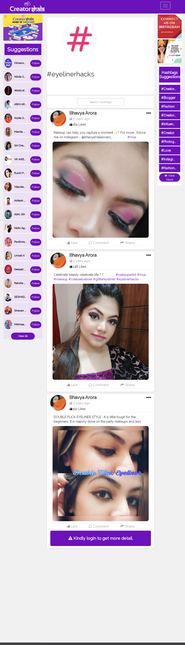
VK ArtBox (20, 159)
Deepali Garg (22, 269)
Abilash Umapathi (25, 200)
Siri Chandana (22, 145)
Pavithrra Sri (21, 241)
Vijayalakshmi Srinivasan (29, 186)
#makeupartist (126, 274)
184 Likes (79, 124)
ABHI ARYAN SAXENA (27, 104)
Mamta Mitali (22, 131)
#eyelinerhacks (127, 279)
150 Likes (79, 409)
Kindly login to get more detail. (102, 538)
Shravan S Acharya (25, 310)
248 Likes (79, 266)
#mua (131, 137)
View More (170, 178)
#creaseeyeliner (80, 279)
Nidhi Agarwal (22, 228)
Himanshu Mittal (24, 62)
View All (23, 336)
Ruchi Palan (21, 173)
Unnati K (19, 255)
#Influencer (169, 124)
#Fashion (168, 106)
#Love (166, 150)
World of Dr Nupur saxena (30, 90)
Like (73, 243)
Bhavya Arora (83, 113)
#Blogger (168, 97)
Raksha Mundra (24, 283)
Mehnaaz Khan (23, 324)
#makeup (61, 279)
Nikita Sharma (22, 76)
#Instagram (169, 159)
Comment (100, 243)
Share (129, 243)
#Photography (172, 141)
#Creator (167, 133)
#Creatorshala (171, 89)
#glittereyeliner (104, 279)
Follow (36, 63)
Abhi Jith (19, 214)
